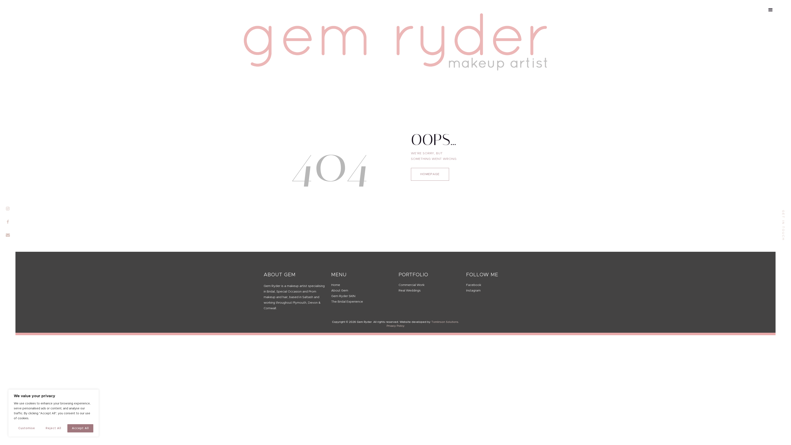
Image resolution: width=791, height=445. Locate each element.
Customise (26, 428)
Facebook (473, 285)
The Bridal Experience (347, 301)
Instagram (473, 290)
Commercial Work (412, 285)
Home (335, 285)
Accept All (80, 428)
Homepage (430, 174)
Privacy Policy (396, 326)
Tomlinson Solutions (444, 322)
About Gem (339, 290)
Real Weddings (410, 290)
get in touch (783, 225)
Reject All (53, 428)
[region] (53, 413)
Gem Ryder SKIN (343, 296)
